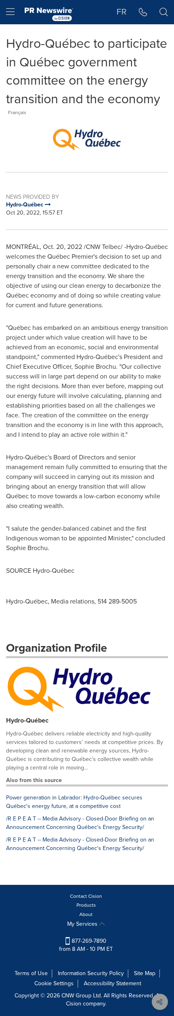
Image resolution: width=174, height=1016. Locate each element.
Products (86, 905)
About (86, 914)
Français (17, 112)
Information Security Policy (91, 973)
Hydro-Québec (27, 720)
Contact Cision (86, 896)
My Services (83, 924)
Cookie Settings (54, 983)
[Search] (163, 12)
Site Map (144, 973)
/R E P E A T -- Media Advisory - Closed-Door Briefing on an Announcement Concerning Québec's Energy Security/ (80, 822)
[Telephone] (143, 12)
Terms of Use (31, 973)
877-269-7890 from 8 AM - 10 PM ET (86, 945)
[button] (87, 138)
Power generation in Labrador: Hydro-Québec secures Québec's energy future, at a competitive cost (74, 801)
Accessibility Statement (112, 983)
